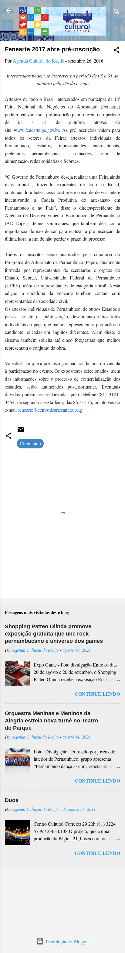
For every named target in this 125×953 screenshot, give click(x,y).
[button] (116, 50)
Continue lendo (97, 693)
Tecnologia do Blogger (66, 941)
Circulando (30, 443)
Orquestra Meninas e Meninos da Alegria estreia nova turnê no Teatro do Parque (51, 720)
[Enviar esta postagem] (20, 431)
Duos (12, 800)
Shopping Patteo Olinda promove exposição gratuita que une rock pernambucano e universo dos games (54, 633)
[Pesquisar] (116, 12)
